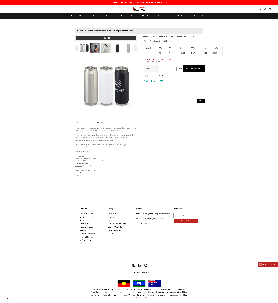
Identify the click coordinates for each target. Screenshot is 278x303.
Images (107, 38)
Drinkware (112, 214)
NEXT (201, 101)
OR (180, 69)
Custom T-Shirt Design (117, 224)
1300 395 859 (145, 224)
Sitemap (83, 230)
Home (79, 31)
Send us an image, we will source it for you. (153, 2)
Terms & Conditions (88, 234)
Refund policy (85, 240)
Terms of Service (86, 237)
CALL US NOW (269, 264)
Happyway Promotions (141, 272)
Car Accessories (114, 230)
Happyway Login (86, 227)
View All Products (87, 217)
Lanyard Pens (113, 220)
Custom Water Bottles (116, 227)
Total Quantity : (148, 76)
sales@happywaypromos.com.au (152, 219)
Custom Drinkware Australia (94, 31)
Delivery (83, 244)
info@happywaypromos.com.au (157, 214)
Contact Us (84, 224)
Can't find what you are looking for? (122, 2)
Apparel (111, 217)
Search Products (86, 214)
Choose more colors (194, 69)
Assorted (148, 69)
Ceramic (111, 234)
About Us (83, 220)
